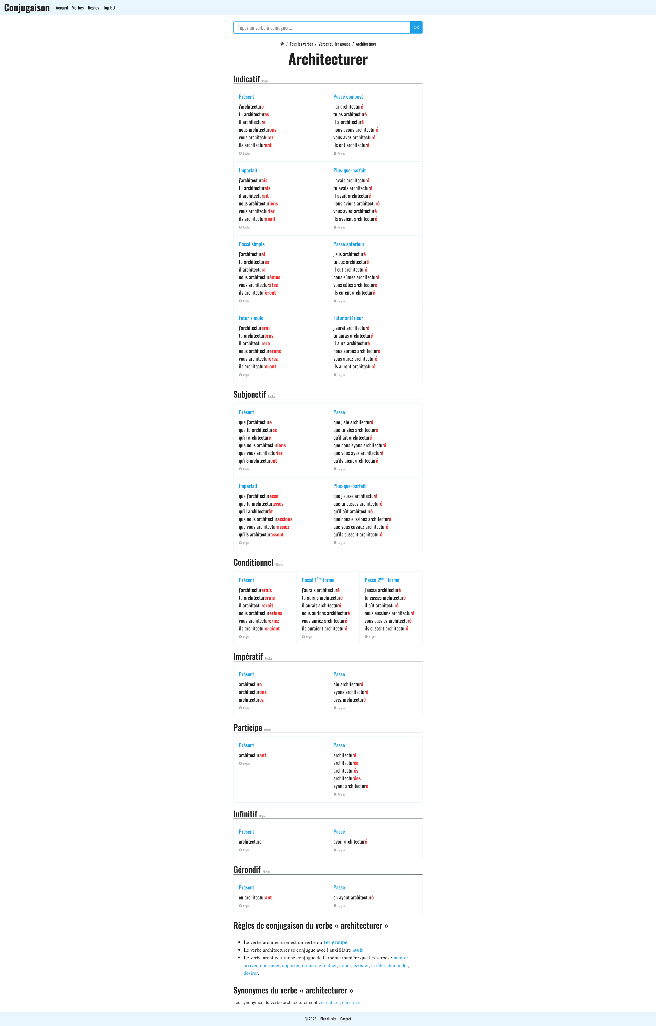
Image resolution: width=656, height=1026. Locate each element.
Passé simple (252, 244)
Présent (246, 96)
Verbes (78, 7)
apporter (291, 965)
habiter (401, 957)
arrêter (378, 965)
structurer (330, 1002)
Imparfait (248, 170)
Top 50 (109, 7)
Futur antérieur (348, 318)
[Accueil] (282, 43)
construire (352, 1002)
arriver (251, 965)
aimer (345, 965)
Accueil (62, 7)
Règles (93, 7)
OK (416, 27)
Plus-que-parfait (349, 170)
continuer (270, 965)
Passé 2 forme (382, 580)
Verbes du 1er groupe (334, 44)
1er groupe (335, 942)
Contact (345, 1018)
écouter (361, 965)
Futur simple (251, 318)
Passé (339, 412)
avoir (357, 950)
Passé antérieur (348, 244)
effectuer (328, 965)
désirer (251, 972)
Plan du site (328, 1018)
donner (309, 965)
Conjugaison (27, 7)
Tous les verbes (301, 44)
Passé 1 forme (318, 580)
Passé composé (348, 96)
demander (398, 965)
